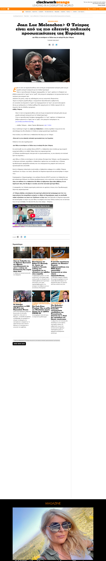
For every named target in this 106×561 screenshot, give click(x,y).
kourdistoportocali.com (18, 16)
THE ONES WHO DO (49, 11)
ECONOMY (41, 11)
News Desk (26, 16)
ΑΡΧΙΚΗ (23, 12)
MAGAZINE (57, 11)
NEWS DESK (28, 11)
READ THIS (34, 11)
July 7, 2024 (47, 125)
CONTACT (94, 9)
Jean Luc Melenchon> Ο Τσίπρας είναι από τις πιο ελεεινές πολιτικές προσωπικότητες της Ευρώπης (37, 340)
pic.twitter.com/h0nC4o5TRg (24, 121)
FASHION (63, 11)
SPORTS (75, 11)
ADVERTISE (101, 9)
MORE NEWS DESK (19, 343)
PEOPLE (68, 11)
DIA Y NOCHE (81, 11)
